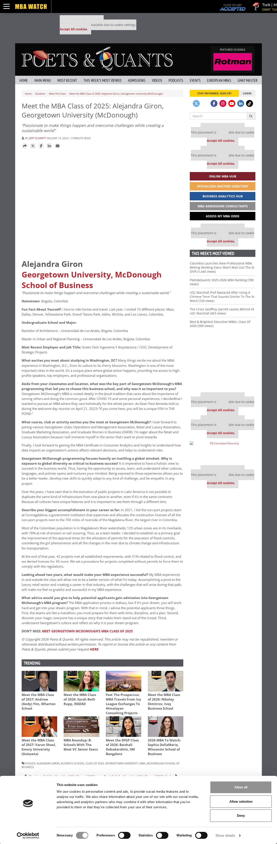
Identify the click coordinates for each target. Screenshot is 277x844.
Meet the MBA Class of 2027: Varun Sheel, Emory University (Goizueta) (39, 747)
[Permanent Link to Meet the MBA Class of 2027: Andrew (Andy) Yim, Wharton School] (39, 681)
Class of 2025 (94, 763)
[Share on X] (33, 146)
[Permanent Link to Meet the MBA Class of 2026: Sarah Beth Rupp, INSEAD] (81, 681)
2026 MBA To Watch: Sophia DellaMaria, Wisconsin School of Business (164, 747)
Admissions (136, 80)
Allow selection (241, 801)
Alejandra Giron (48, 763)
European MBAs (219, 80)
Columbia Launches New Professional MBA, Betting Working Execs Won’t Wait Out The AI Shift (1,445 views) (222, 267)
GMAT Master (248, 80)
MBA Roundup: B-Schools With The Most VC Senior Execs (81, 745)
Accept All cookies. (74, 29)
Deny (241, 815)
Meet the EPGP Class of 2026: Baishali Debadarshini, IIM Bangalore (122, 747)
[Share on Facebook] (41, 146)
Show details (225, 835)
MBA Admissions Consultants (223, 206)
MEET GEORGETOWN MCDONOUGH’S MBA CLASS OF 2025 (87, 631)
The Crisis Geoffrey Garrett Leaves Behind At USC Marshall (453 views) (222, 311)
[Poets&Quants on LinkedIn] (240, 103)
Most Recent (67, 80)
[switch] (124, 835)
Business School (72, 763)
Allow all (240, 787)
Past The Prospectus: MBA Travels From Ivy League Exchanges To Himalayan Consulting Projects (123, 704)
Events (195, 80)
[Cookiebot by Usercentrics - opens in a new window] (28, 835)
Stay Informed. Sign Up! (214, 93)
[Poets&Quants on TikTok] (249, 103)
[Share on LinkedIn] (49, 146)
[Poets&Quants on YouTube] (231, 103)
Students (40, 93)
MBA (142, 763)
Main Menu (42, 80)
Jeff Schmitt (37, 138)
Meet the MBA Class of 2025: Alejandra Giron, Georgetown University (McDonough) (116, 93)
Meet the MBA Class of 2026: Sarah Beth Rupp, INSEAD (80, 699)
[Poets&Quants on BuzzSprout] (205, 103)
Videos (157, 80)
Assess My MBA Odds (222, 216)
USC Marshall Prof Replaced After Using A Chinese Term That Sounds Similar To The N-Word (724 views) (222, 296)
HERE (94, 649)
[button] (25, 146)
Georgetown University (121, 763)
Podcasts (176, 80)
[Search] (251, 116)
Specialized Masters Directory (222, 186)
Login (247, 93)
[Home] (97, 58)
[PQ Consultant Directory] (222, 451)
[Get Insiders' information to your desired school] (222, 361)
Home (23, 80)
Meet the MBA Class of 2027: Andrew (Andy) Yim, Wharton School (39, 702)
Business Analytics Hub (223, 196)
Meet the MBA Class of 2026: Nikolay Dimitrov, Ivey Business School (164, 702)
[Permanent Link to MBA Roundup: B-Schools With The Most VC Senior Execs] (81, 726)
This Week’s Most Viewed (102, 80)
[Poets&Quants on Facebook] (214, 103)
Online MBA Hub (222, 176)
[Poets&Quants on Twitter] (196, 103)
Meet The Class (57, 93)
